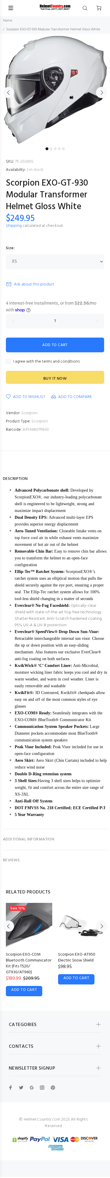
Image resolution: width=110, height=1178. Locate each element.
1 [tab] (46, 148)
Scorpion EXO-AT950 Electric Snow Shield (76, 957)
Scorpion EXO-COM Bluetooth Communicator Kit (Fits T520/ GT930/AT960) (28, 963)
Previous (8, 92)
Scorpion (29, 413)
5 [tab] (63, 148)
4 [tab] (59, 148)
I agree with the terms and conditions (46, 361)
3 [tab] (55, 148)
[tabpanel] (55, 89)
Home (7, 21)
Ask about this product (34, 284)
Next (101, 92)
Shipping (14, 225)
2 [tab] (51, 148)
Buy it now (55, 378)
